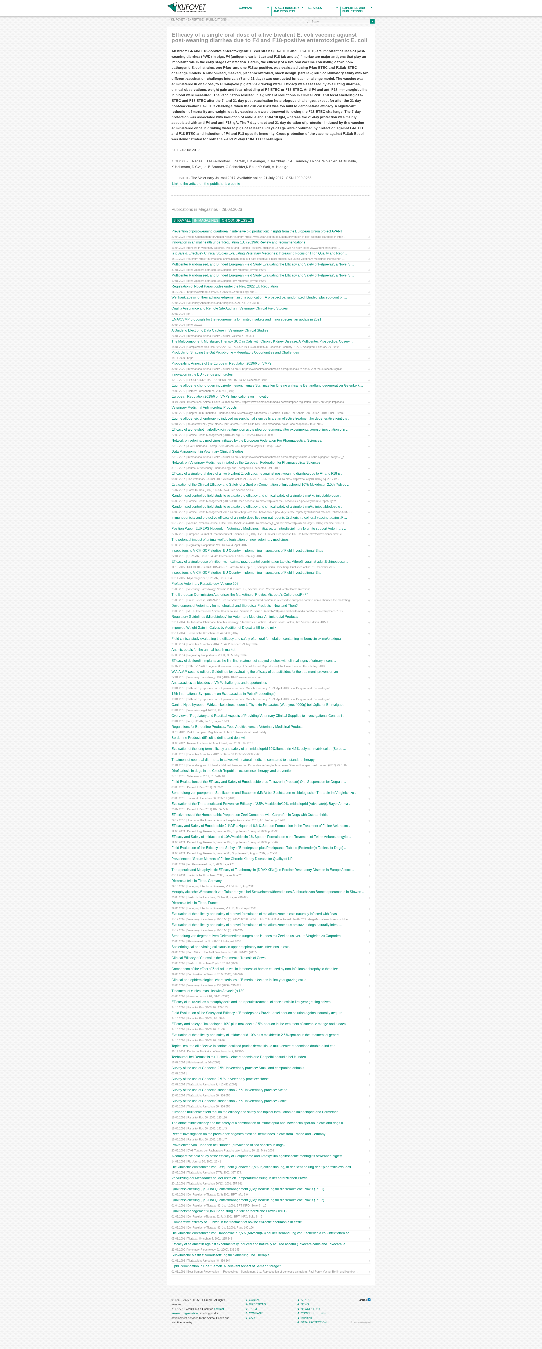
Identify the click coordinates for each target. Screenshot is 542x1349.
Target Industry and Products (286, 9)
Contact (255, 1300)
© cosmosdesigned (361, 1322)
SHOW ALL (182, 220)
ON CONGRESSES (237, 220)
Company (246, 8)
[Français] (7, 3)
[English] (2, 3)
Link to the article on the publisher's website (206, 183)
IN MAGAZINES (206, 220)
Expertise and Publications (353, 9)
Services (315, 8)
